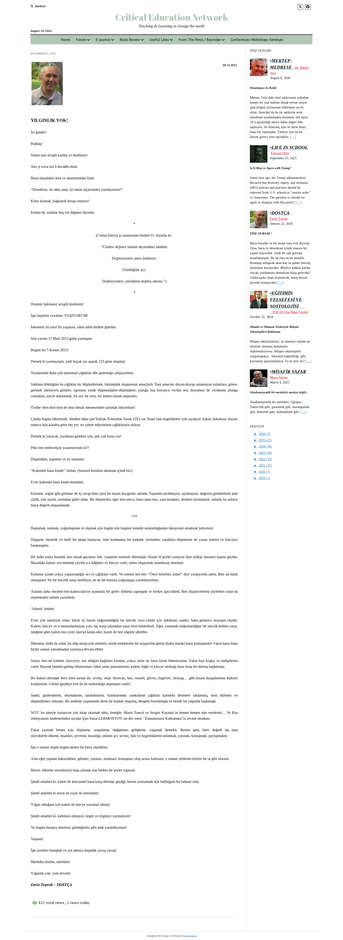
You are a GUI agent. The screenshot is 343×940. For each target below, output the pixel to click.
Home (65, 39)
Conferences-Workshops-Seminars (257, 39)
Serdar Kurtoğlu (190, 936)
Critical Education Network (171, 17)
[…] (292, 137)
